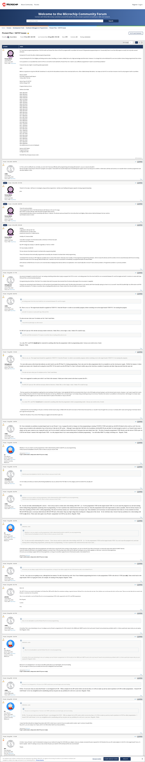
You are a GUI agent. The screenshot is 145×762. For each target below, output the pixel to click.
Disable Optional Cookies (111, 759)
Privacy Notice (40, 760)
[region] (72, 759)
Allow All (125, 759)
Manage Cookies (97, 759)
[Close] (142, 759)
